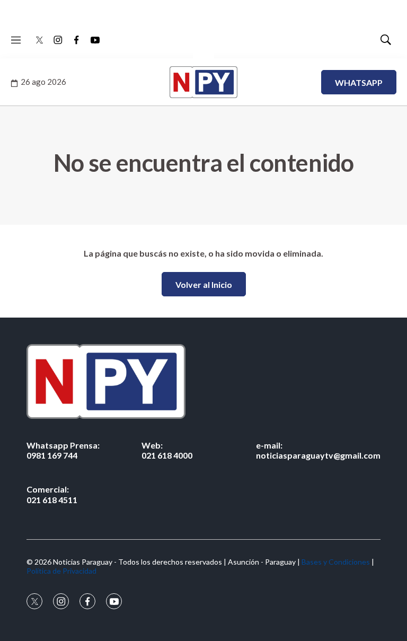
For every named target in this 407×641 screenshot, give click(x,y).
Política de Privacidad (61, 570)
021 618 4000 (166, 450)
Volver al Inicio (203, 284)
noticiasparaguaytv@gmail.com (318, 450)
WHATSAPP (359, 82)
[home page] (203, 381)
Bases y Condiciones (336, 561)
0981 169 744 (63, 450)
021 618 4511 (51, 494)
